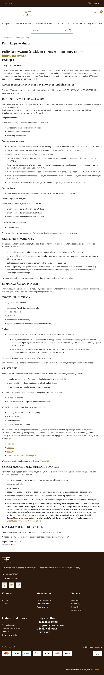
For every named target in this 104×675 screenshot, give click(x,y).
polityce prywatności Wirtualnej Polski (25, 521)
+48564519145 (97, 3)
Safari (9, 451)
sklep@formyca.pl (12, 578)
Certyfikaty (75, 603)
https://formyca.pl (15, 56)
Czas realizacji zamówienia (12, 628)
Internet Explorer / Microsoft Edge (20, 455)
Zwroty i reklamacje (9, 635)
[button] (70, 30)
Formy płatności (8, 625)
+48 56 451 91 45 (11, 574)
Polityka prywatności (79, 610)
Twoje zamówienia (44, 600)
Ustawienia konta (43, 603)
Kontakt (5, 600)
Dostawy (5, 632)
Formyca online (7, 38)
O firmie (5, 603)
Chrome (10, 447)
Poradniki (75, 607)
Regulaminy (75, 600)
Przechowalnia (42, 607)
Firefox (10, 444)
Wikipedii (43, 461)
